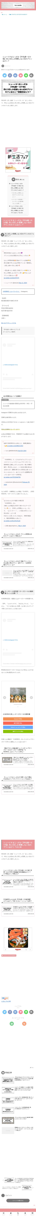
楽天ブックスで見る (18, 731)
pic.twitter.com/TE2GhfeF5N (12, 477)
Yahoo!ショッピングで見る (18, 727)
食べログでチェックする (8, 323)
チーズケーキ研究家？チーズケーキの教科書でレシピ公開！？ (17, 201)
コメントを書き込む (18, 1200)
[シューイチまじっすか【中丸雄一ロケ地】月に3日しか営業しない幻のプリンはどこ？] (15, 75)
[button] (32, 563)
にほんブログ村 (6, 1001)
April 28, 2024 (22, 450)
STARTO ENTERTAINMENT (9, 955)
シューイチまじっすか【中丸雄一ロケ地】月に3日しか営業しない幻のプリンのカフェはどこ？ (17, 187)
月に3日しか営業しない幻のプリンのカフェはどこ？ (18, 194)
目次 (17, 179)
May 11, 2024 (23, 283)
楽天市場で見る (18, 723)
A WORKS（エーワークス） (11, 291)
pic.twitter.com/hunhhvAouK (12, 521)
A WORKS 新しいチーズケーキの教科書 (16, 714)
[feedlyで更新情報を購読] (12, 1024)
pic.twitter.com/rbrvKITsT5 (11, 278)
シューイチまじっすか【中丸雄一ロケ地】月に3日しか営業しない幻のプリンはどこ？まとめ (17, 209)
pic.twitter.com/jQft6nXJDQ (15, 446)
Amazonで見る (18, 719)
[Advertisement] (18, 34)
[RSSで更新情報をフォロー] (24, 1024)
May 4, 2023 (22, 525)
